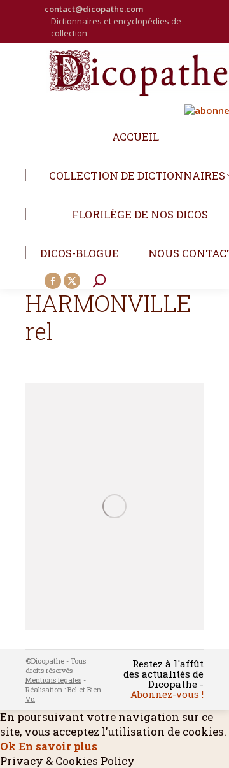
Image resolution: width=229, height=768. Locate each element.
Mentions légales (53, 680)
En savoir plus (57, 746)
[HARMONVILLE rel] (114, 506)
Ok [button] (8, 746)
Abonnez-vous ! (167, 694)
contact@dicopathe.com (94, 9)
